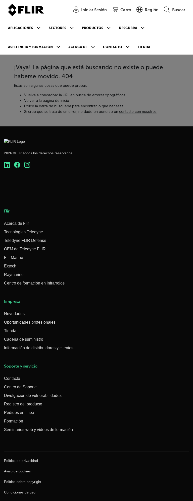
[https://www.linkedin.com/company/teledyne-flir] (7, 165)
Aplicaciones (20, 28)
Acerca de (77, 47)
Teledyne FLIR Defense (25, 240)
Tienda (144, 47)
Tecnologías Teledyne (23, 232)
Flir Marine (13, 257)
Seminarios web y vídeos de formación (38, 429)
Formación (13, 421)
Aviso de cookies (17, 471)
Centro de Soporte (20, 387)
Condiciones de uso (19, 492)
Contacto (112, 47)
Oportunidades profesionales (30, 322)
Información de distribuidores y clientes (38, 348)
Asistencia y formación (30, 47)
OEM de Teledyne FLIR (25, 249)
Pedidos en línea (19, 412)
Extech (10, 266)
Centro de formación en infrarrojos (34, 283)
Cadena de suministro (23, 339)
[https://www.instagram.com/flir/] (27, 165)
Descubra (128, 28)
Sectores (57, 28)
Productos (92, 28)
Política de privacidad (21, 461)
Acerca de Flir (16, 223)
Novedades (14, 314)
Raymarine (14, 274)
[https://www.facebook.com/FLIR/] (17, 165)
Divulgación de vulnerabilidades (33, 395)
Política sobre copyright (22, 482)
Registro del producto (23, 404)
